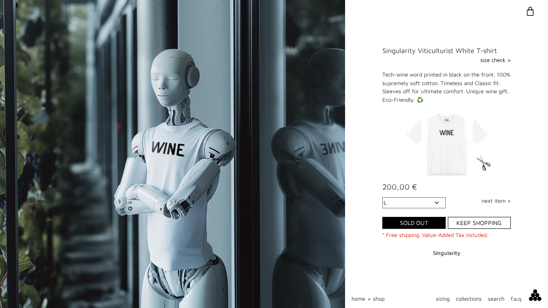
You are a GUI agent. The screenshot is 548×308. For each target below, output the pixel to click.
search (496, 298)
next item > (496, 200)
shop (378, 298)
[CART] (533, 11)
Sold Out (414, 222)
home (358, 298)
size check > (495, 59)
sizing (443, 298)
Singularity (446, 252)
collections (469, 298)
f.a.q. (516, 298)
